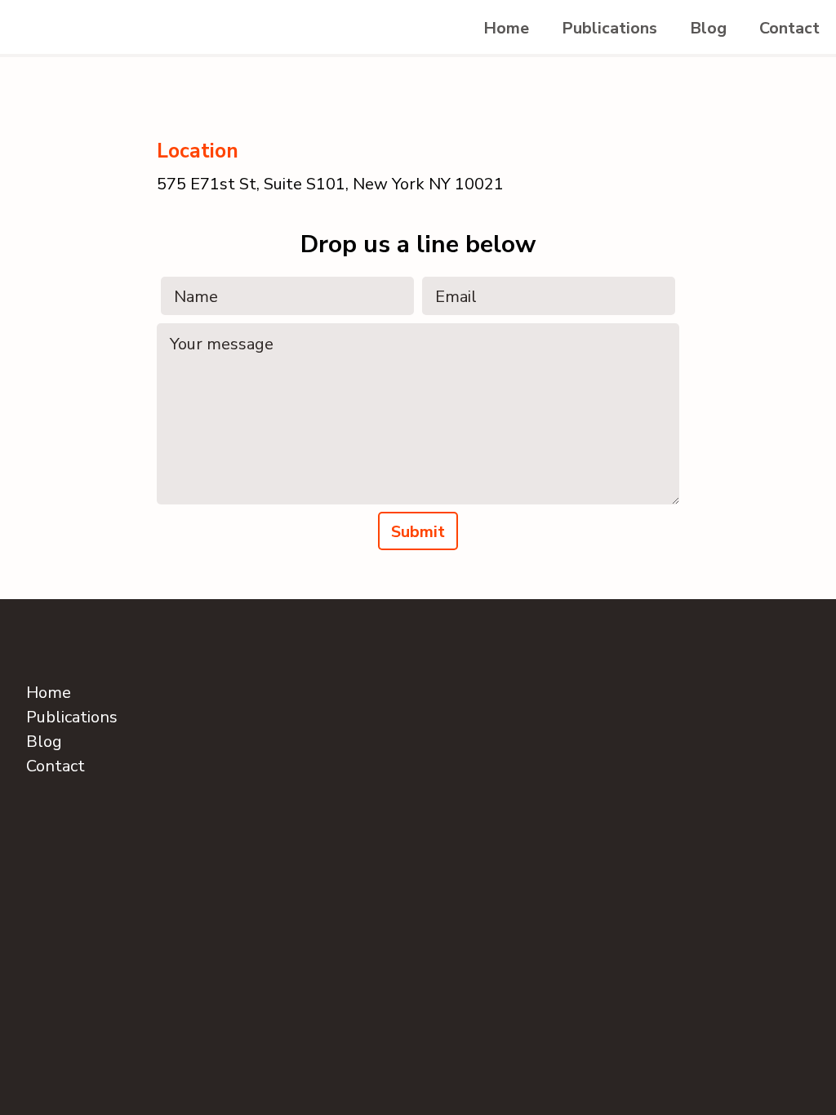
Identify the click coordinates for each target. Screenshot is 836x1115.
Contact (789, 28)
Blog (708, 28)
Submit (418, 532)
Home (506, 28)
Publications (609, 28)
